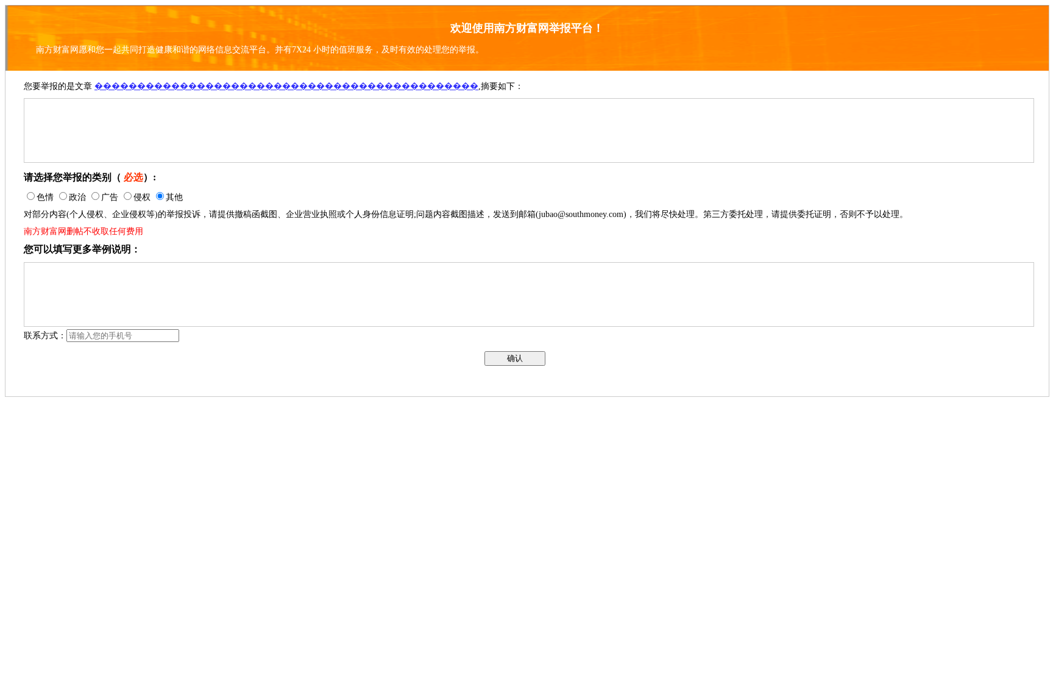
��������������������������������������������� (286, 86)
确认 (515, 358)
